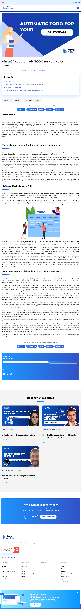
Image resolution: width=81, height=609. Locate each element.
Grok (41, 109)
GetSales (23, 566)
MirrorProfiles (28, 130)
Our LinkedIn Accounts (8, 571)
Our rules (4, 579)
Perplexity (32, 109)
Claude (49, 109)
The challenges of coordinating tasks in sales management (24, 84)
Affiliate (63, 571)
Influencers (5, 569)
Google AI (59, 109)
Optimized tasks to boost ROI (15, 87)
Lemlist (23, 571)
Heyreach (24, 569)
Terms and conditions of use (69, 574)
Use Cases (4, 576)
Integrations (25, 562)
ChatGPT (21, 109)
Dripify (23, 579)
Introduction (9, 81)
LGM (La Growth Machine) (28, 574)
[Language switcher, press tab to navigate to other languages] (3, 2)
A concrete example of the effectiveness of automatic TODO (25, 90)
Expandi (23, 576)
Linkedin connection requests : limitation (19, 435)
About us (63, 569)
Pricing (63, 566)
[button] (77, 7)
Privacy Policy (65, 576)
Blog (3, 574)
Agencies (4, 566)
